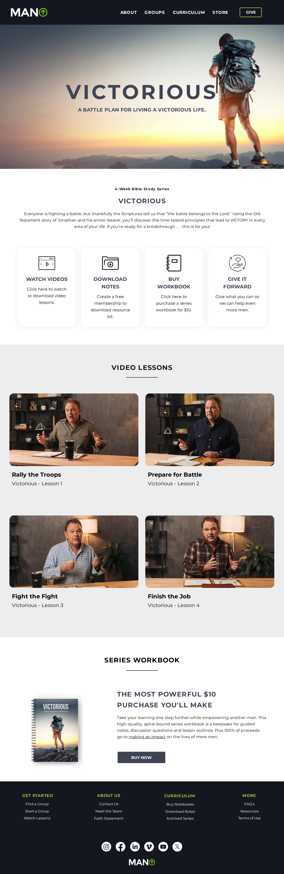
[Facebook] (120, 847)
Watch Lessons (37, 818)
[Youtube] (163, 847)
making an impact (147, 736)
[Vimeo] (149, 847)
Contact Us (108, 804)
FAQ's (249, 804)
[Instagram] (106, 847)
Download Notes (180, 811)
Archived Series (180, 818)
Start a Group (37, 811)
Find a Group (37, 804)
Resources (249, 811)
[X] (177, 847)
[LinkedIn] (135, 847)
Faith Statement (108, 818)
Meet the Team (108, 811)
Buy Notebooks (180, 804)
